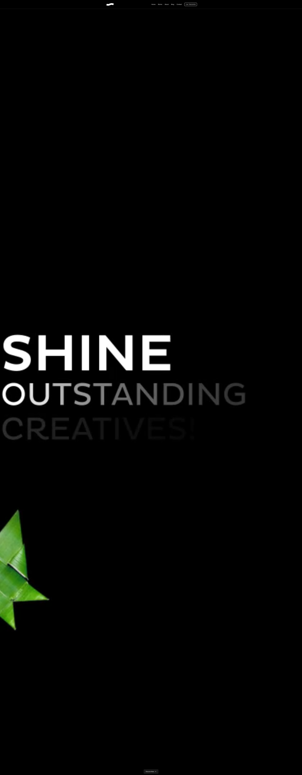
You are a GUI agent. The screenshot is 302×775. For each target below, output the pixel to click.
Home (153, 4)
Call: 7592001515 (191, 4)
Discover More (150, 771)
